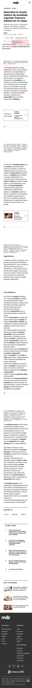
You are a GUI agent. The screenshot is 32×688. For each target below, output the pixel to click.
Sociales (4, 643)
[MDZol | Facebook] (9, 666)
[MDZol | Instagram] (14, 666)
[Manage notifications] (28, 680)
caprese (15, 68)
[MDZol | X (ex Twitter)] (22, 666)
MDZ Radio (20, 634)
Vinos (3, 641)
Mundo (4, 636)
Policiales (4, 634)
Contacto (19, 651)
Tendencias (7, 8)
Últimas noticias (6, 629)
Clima (18, 629)
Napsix (5, 33)
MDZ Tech (20, 639)
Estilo (3, 639)
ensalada (9, 68)
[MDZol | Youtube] (18, 666)
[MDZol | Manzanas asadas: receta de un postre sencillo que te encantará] (26, 215)
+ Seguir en (7, 37)
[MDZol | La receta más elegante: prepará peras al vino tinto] (26, 115)
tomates (23, 514)
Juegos (19, 636)
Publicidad (20, 648)
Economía (4, 631)
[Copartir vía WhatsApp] (5, 41)
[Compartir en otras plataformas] (8, 41)
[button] (29, 2)
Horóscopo (20, 631)
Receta (6, 514)
